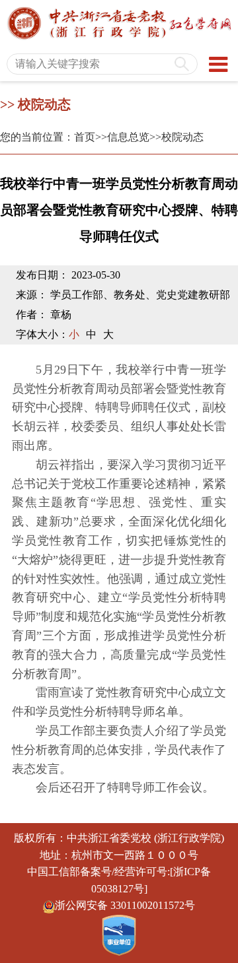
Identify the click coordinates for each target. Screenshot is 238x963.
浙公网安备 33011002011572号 (125, 905)
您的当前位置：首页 (47, 137)
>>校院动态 (176, 137)
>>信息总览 (122, 137)
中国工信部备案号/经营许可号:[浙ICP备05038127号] (119, 880)
